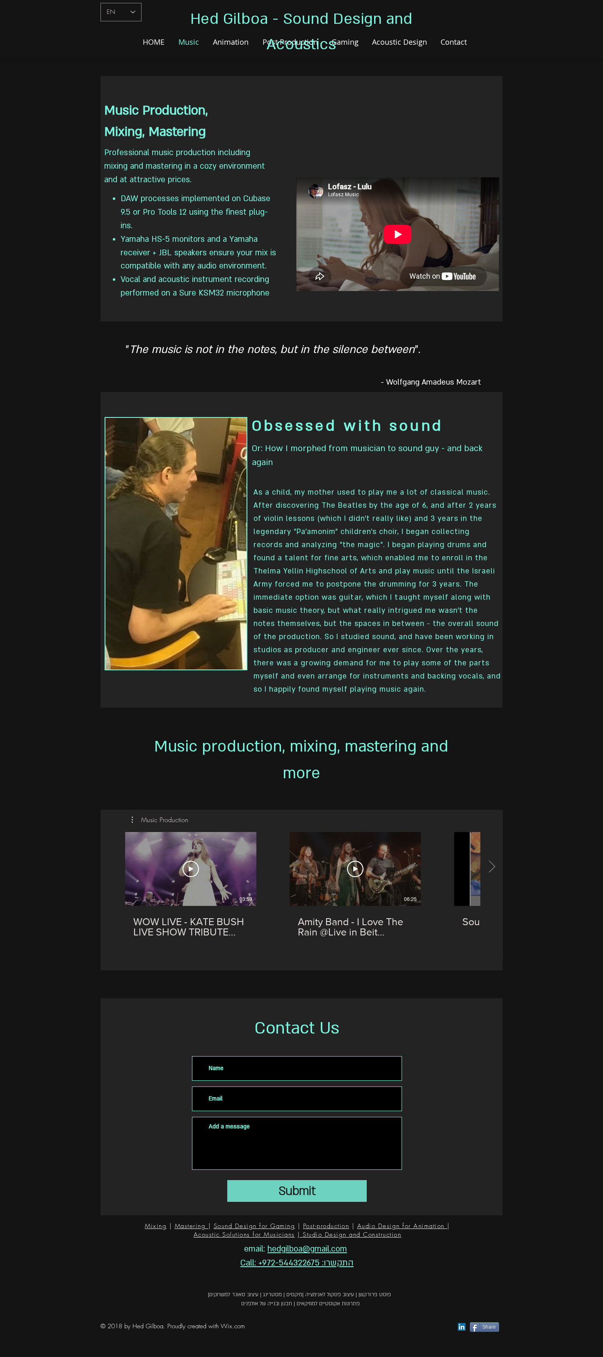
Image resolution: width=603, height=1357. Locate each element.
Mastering (191, 1226)
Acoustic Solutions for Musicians (244, 1235)
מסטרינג (272, 1294)
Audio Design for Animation (402, 1226)
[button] (160, 819)
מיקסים (294, 1294)
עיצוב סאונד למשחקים (233, 1294)
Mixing (156, 1226)
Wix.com (233, 1326)
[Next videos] (491, 867)
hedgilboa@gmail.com (307, 1249)
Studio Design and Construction (352, 1235)
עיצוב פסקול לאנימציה (329, 1294)
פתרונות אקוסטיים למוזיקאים (328, 1303)
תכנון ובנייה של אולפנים (266, 1303)
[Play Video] (191, 869)
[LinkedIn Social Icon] (462, 1327)
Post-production (326, 1226)
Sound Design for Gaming (254, 1226)
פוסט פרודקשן (375, 1294)
